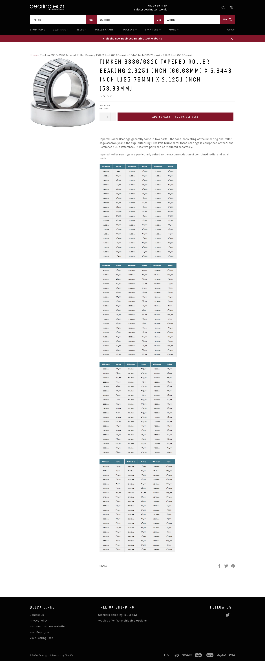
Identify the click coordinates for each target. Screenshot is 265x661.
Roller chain (104, 29)
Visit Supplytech (40, 632)
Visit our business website (47, 626)
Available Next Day (105, 107)
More (173, 29)
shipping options (135, 620)
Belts (80, 29)
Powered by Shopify (62, 655)
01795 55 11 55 (157, 5)
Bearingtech (45, 655)
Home (33, 55)
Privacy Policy (38, 620)
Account (231, 29)
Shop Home (37, 29)
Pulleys (129, 29)
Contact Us (37, 614)
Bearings (60, 29)
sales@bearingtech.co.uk (150, 9)
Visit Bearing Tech (41, 638)
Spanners (152, 29)
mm (226, 19)
